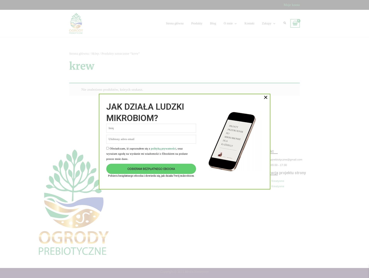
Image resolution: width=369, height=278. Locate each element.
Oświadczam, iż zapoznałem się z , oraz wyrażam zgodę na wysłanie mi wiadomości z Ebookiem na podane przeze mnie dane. (147, 153)
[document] (184, 139)
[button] (265, 97)
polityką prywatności (163, 148)
